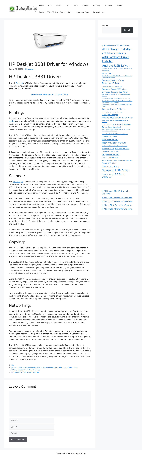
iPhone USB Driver (109, 136)
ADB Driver (124, 45)
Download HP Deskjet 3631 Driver (23, 367)
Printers (120, 5)
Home (41, 5)
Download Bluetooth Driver (113, 80)
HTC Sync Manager (110, 115)
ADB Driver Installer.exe (114, 53)
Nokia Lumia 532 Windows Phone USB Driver (114, 146)
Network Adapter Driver (114, 142)
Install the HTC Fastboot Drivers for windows (115, 134)
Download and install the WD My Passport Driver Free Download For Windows (117, 76)
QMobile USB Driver (110, 157)
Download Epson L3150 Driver (114, 89)
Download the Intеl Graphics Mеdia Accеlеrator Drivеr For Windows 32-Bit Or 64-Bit (117, 101)
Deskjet (19, 83)
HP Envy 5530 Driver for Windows (117, 201)
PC (68, 5)
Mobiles (59, 5)
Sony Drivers (107, 174)
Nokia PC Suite (108, 149)
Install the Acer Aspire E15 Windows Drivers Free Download (116, 125)
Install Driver (127, 118)
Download (107, 73)
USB (50, 5)
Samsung (96, 5)
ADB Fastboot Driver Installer (115, 59)
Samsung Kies (110, 166)
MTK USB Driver (110, 139)
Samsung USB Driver (115, 170)
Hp (12, 365)
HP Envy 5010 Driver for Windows (117, 205)
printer (12, 121)
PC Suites (109, 5)
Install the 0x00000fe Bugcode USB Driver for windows (115, 121)
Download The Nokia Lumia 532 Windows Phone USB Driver (117, 105)
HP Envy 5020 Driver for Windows (117, 209)
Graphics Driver (108, 109)
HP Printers (120, 109)
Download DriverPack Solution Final (112, 86)
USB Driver (119, 174)
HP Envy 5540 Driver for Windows (117, 197)
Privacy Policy (98, 12)
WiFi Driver (106, 177)
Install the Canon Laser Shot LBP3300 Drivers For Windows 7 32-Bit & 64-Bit (116, 130)
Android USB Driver (115, 65)
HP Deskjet (18, 182)
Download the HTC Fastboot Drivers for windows (116, 99)
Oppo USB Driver (110, 154)
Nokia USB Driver (122, 149)
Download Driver (110, 83)
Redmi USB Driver (109, 163)
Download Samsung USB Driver (114, 92)
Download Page (82, 12)
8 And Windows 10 (111, 45)
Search (105, 26)
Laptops (85, 5)
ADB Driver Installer (117, 49)
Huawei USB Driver (111, 117)
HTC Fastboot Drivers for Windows (112, 112)
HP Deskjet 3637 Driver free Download (25, 370)
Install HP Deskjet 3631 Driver (66, 367)
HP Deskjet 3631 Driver (45, 367)
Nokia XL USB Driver (110, 151)
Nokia (76, 5)
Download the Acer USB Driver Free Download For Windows (116, 95)
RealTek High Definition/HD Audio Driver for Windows (117, 160)
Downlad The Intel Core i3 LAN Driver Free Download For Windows (117, 69)
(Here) (49, 94)
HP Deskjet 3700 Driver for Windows (25, 372)
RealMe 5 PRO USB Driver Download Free (55, 12)
